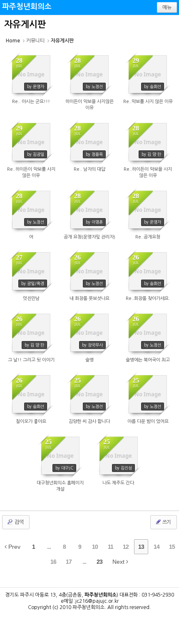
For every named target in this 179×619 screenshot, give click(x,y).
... (49, 546)
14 (156, 546)
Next (119, 561)
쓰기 (166, 522)
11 (110, 546)
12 (126, 546)
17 (69, 561)
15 (172, 546)
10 (95, 546)
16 (53, 561)
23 (99, 561)
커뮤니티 (35, 40)
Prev (13, 546)
